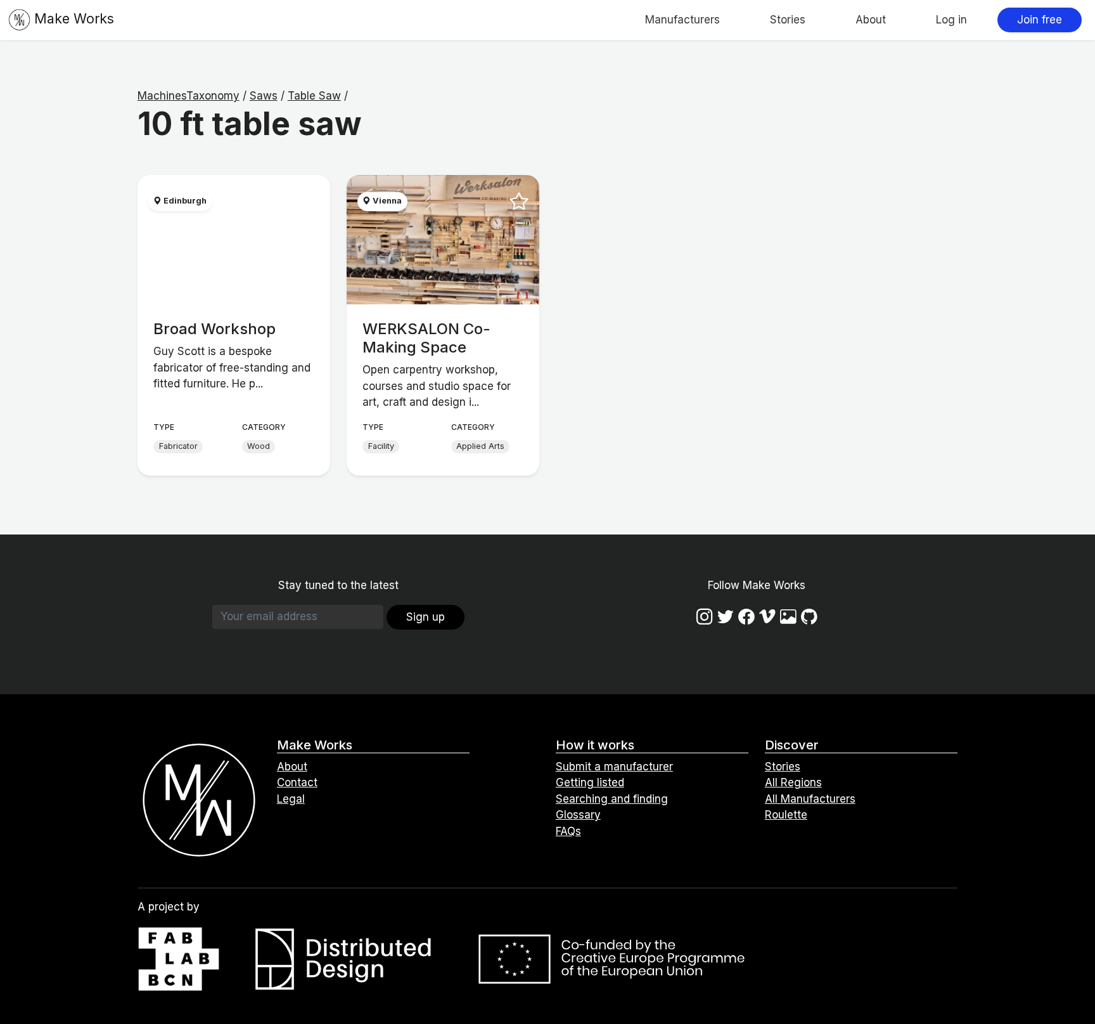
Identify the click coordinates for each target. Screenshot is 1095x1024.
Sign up (425, 617)
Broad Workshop (214, 329)
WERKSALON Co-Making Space (426, 338)
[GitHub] (809, 616)
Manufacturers (682, 19)
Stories (787, 19)
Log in (951, 19)
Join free (1039, 19)
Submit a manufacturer (614, 766)
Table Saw (314, 95)
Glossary (578, 814)
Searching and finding (612, 799)
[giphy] (788, 616)
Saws (264, 95)
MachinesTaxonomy (189, 95)
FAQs (568, 831)
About (870, 19)
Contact (297, 782)
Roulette (786, 814)
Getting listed (590, 782)
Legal (291, 799)
